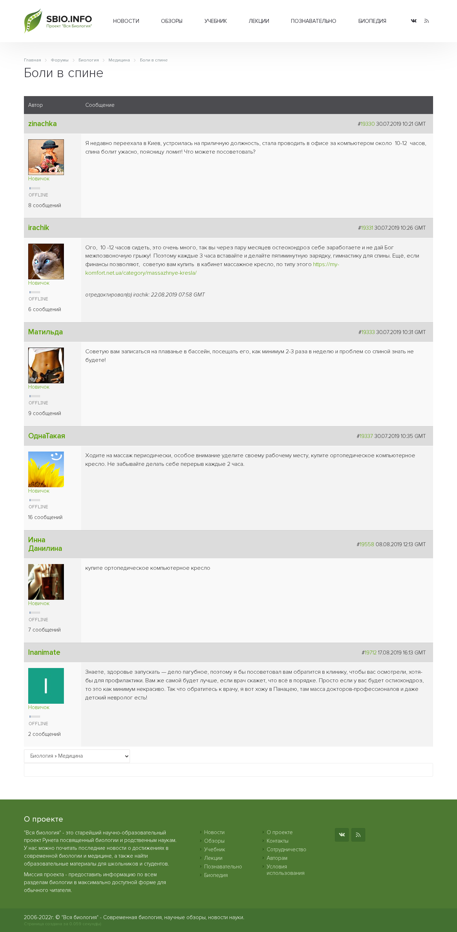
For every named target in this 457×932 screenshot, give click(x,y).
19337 (366, 436)
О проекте (280, 832)
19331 (367, 228)
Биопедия (372, 21)
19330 (368, 124)
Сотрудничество (286, 849)
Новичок (39, 178)
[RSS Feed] (427, 21)
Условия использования (286, 869)
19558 (367, 544)
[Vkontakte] (414, 21)
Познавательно (313, 21)
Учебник (216, 21)
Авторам (277, 858)
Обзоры (171, 21)
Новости (126, 21)
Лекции (259, 21)
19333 (368, 332)
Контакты (277, 841)
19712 (371, 652)
